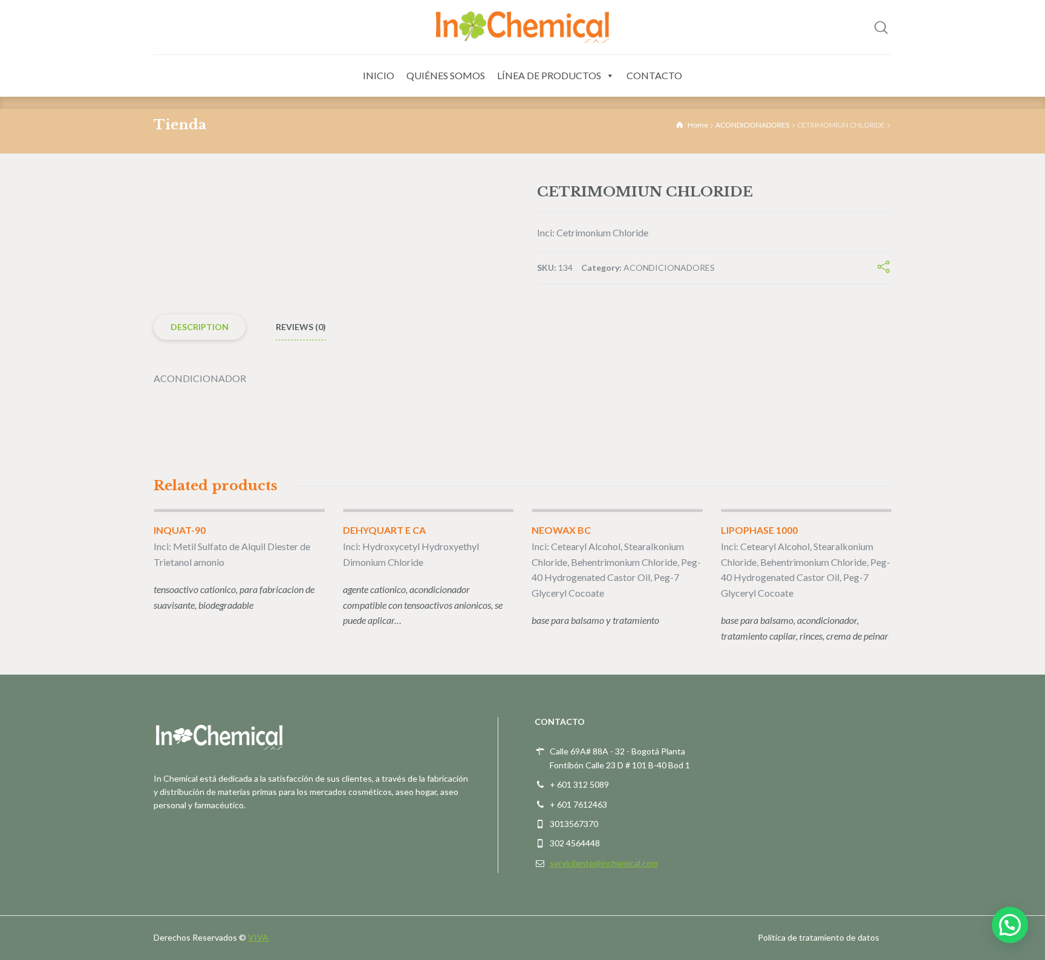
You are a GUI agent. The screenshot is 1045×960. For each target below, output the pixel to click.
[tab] (200, 327)
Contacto (654, 75)
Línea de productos (549, 75)
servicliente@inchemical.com (604, 863)
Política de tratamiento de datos (818, 937)
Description (200, 327)
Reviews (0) (301, 327)
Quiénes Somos (445, 75)
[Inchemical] (522, 27)
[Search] (881, 27)
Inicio (378, 75)
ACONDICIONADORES (752, 124)
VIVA (258, 937)
